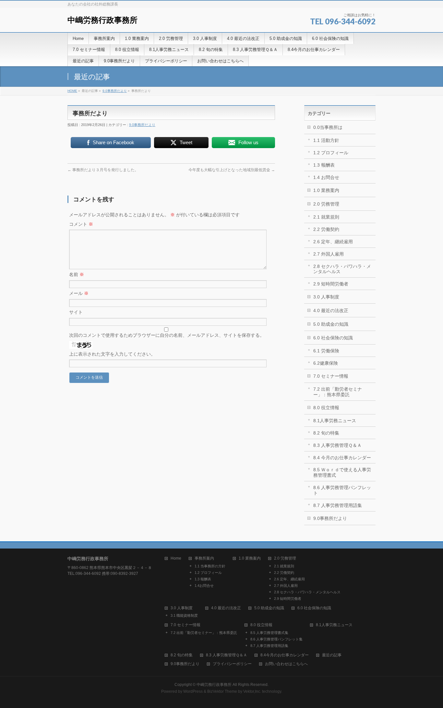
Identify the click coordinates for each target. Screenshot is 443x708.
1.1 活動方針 (326, 140)
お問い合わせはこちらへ (286, 664)
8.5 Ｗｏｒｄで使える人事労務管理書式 (342, 472)
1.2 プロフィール (330, 152)
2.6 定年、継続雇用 (333, 241)
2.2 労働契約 (326, 229)
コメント (81, 224)
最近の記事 (331, 655)
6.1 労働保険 (326, 350)
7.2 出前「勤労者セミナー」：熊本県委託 (337, 391)
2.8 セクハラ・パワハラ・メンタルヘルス (342, 269)
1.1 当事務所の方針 (210, 566)
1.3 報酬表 (324, 165)
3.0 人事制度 (326, 296)
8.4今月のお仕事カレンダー (284, 655)
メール (79, 293)
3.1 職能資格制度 (184, 615)
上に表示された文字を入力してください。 (112, 354)
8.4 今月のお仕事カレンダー (342, 457)
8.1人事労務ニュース (334, 420)
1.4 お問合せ (326, 177)
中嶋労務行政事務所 (102, 20)
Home (176, 558)
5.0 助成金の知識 (330, 324)
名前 (76, 274)
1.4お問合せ (204, 586)
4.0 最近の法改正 (330, 310)
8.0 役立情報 (326, 407)
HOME (72, 91)
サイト (76, 312)
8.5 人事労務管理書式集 (269, 633)
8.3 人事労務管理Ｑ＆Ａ (337, 445)
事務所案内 (204, 558)
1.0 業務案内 (326, 190)
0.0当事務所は (327, 127)
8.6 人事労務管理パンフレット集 (276, 639)
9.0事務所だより (114, 91)
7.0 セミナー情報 (330, 376)
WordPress (193, 691)
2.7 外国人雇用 (328, 254)
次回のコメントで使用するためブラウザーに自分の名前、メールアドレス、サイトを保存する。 (166, 335)
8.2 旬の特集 (326, 433)
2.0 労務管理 (326, 204)
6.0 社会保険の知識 (333, 337)
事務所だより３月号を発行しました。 (102, 170)
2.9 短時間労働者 (330, 283)
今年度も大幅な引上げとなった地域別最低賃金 (231, 170)
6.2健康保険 (325, 363)
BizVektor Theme (222, 691)
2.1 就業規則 (326, 217)
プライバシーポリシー (232, 664)
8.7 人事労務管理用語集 (337, 505)
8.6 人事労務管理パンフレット (342, 490)
